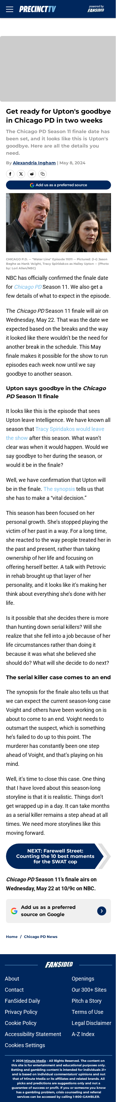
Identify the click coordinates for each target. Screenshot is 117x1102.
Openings (83, 978)
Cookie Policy (21, 1023)
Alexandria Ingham (34, 163)
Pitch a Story (87, 1001)
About (12, 978)
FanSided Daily (22, 1001)
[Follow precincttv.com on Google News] (101, 910)
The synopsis (59, 489)
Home (12, 936)
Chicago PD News (40, 936)
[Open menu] (9, 9)
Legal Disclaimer (91, 1023)
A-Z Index (83, 1034)
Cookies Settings (25, 1045)
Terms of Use (88, 1012)
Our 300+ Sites (89, 990)
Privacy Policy (21, 1012)
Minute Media (35, 1061)
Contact (14, 990)
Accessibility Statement (33, 1034)
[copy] (42, 174)
